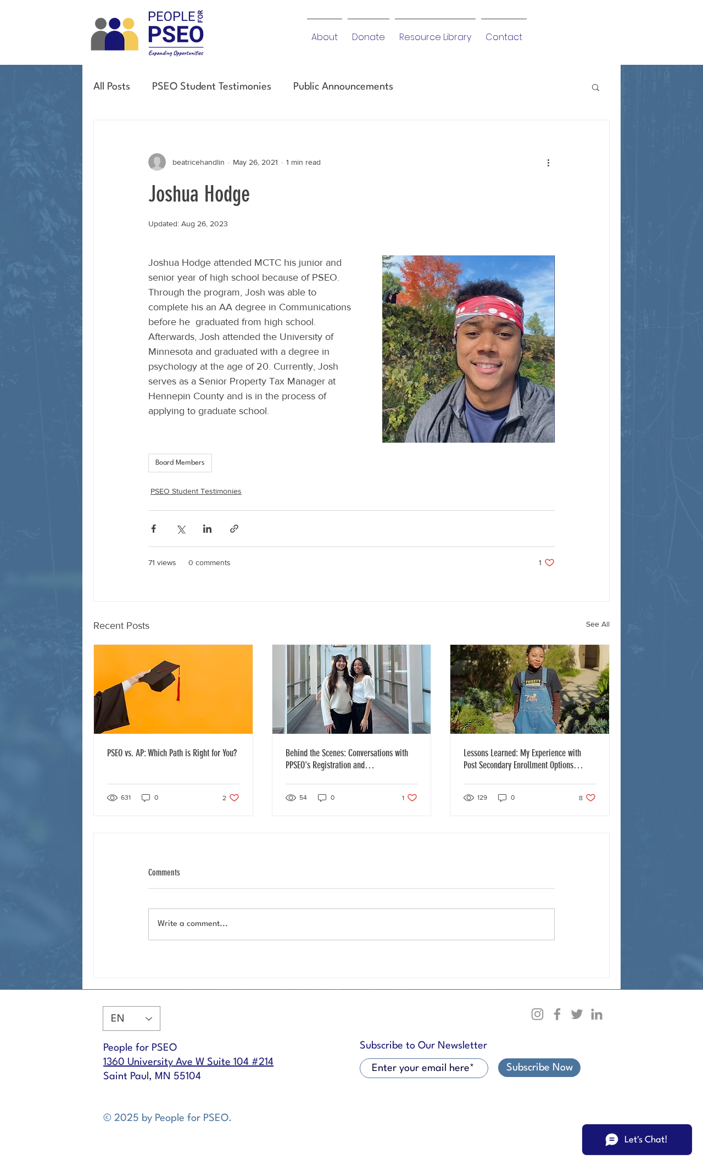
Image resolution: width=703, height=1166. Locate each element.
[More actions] (548, 162)
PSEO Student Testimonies (211, 87)
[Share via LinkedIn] (207, 528)
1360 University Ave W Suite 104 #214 (188, 1062)
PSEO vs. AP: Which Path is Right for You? (172, 753)
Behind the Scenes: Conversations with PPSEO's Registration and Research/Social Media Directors (347, 759)
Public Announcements (343, 87)
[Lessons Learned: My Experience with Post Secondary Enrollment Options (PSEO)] (529, 689)
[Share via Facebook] (153, 528)
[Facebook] (557, 1014)
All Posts (111, 87)
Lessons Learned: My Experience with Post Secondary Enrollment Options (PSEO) (522, 759)
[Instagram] (537, 1014)
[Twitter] (577, 1014)
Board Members (180, 462)
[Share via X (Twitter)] (180, 528)
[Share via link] (234, 528)
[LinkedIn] (597, 1014)
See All (598, 624)
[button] (595, 86)
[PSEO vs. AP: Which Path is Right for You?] (173, 689)
